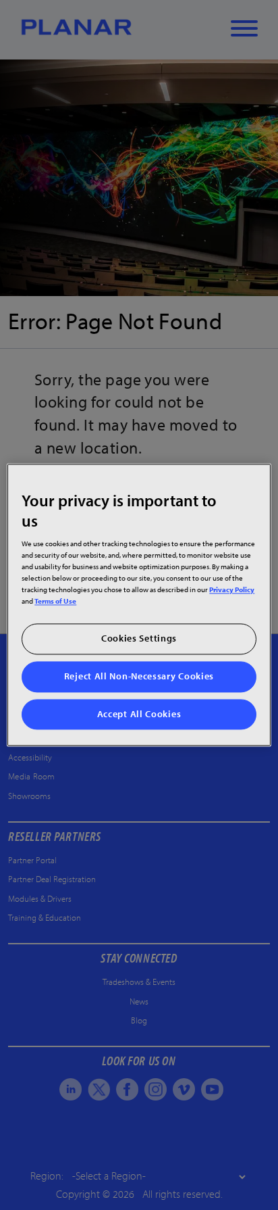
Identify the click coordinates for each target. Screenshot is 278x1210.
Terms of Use (55, 601)
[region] (139, 604)
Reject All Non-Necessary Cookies (139, 676)
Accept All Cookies (139, 714)
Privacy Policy (231, 590)
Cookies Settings (139, 639)
